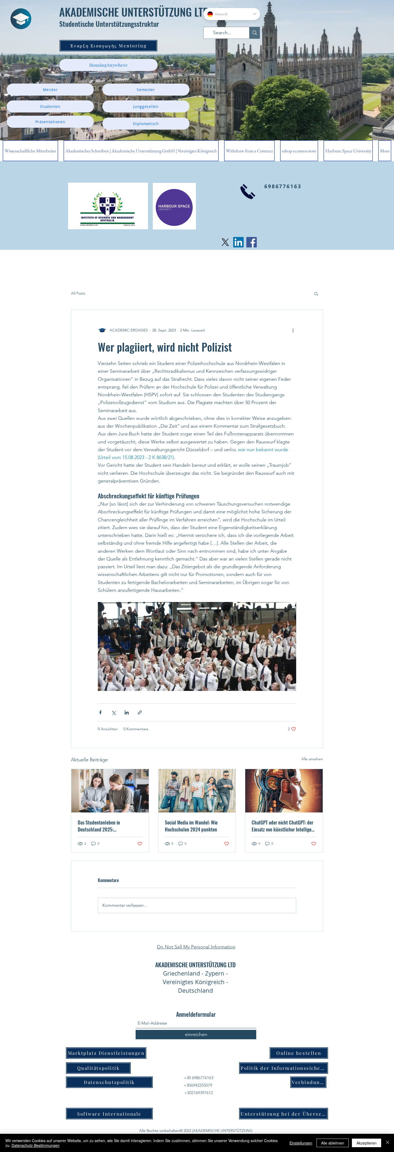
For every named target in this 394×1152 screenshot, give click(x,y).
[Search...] (254, 33)
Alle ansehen (312, 758)
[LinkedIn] (238, 242)
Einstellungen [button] (300, 1143)
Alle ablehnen (332, 1143)
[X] (225, 242)
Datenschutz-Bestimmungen (36, 1145)
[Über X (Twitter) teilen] (113, 712)
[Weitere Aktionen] (293, 330)
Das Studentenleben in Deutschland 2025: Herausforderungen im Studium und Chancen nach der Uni (107, 826)
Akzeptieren (366, 1143)
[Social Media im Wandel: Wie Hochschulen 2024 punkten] (197, 790)
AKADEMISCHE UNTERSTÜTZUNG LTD (134, 12)
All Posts (78, 293)
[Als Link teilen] (139, 712)
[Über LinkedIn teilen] (126, 712)
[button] (316, 293)
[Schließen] (387, 1143)
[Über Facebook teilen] (100, 712)
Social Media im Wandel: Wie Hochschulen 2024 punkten (191, 826)
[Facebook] (251, 242)
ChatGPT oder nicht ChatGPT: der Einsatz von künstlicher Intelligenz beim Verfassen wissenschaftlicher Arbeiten (284, 826)
